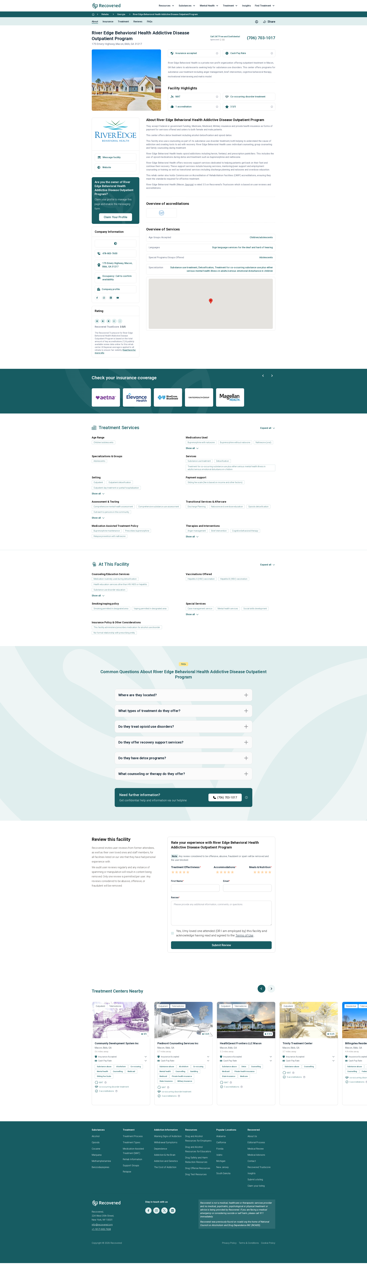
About (95, 21)
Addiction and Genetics (166, 1161)
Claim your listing (256, 1185)
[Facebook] (97, 297)
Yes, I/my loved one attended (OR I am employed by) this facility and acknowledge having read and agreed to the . (221, 933)
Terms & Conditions (249, 1243)
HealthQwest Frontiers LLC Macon (240, 1043)
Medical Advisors (256, 1155)
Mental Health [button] (207, 5)
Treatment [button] (228, 5)
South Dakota (223, 1173)
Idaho (219, 1155)
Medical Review (256, 1148)
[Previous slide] (263, 375)
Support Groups (131, 1165)
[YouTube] (117, 297)
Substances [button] (185, 5)
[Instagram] (104, 297)
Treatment (123, 21)
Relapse (127, 1171)
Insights (251, 1173)
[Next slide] (271, 375)
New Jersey (222, 1167)
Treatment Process (133, 1136)
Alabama (221, 1136)
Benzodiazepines (100, 1167)
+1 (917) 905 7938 (101, 1229)
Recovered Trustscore (259, 1167)
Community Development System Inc (117, 1043)
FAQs (150, 21)
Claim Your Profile (115, 217)
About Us (252, 1136)
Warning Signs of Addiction (167, 1136)
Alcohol (95, 1136)
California (221, 1142)
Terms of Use (244, 935)
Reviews (137, 21)
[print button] (256, 21)
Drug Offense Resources (197, 1168)
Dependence (160, 1148)
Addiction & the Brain (164, 1155)
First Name (177, 881)
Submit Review (221, 945)
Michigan (220, 1161)
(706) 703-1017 (227, 797)
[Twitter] (164, 1210)
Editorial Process (256, 1142)
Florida (219, 1148)
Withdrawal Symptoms (165, 1142)
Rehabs (105, 14)
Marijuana (96, 1155)
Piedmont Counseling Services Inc (177, 1043)
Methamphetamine (101, 1161)
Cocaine (96, 1148)
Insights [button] (246, 5)
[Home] (93, 14)
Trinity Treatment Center (298, 1043)
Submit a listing (255, 1179)
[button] (220, 40)
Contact (252, 1161)
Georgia (121, 14)
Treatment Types (131, 1142)
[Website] (115, 243)
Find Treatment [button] (263, 5)
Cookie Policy (268, 1243)
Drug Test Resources (196, 1174)
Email (226, 881)
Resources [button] (164, 5)
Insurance (108, 21)
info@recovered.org (102, 1224)
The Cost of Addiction (165, 1167)
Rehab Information (132, 1159)
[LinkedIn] (111, 297)
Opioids (95, 1142)
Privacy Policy (229, 1243)
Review (175, 897)
